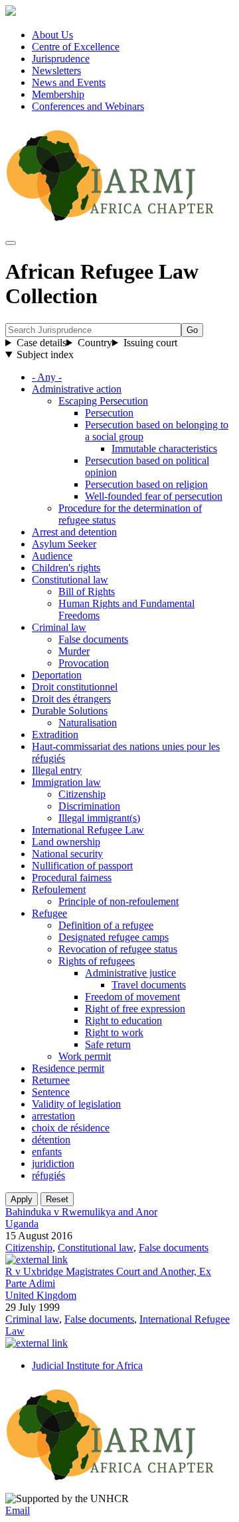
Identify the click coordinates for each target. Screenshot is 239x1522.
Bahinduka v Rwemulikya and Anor (81, 1211)
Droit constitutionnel (75, 686)
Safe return (108, 1044)
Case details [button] (41, 342)
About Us (52, 34)
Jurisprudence (61, 58)
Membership (58, 94)
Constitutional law (70, 579)
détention (51, 1139)
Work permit (84, 1056)
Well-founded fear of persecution (153, 496)
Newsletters (56, 70)
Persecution (109, 412)
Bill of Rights (86, 591)
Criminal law (59, 627)
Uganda (22, 1223)
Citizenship (82, 794)
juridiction (53, 1163)
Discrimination (89, 806)
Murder (74, 651)
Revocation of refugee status (117, 949)
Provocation (83, 663)
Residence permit (68, 1068)
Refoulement (59, 889)
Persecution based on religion (146, 484)
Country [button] (95, 342)
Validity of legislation (76, 1104)
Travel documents (149, 984)
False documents (93, 639)
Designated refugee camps (113, 937)
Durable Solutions (70, 710)
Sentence (51, 1092)
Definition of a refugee (105, 925)
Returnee (51, 1080)
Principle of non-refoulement (118, 901)
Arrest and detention (74, 532)
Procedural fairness (72, 877)
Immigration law (66, 782)
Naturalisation (87, 722)
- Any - (47, 377)
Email (17, 1510)
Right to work (114, 1032)
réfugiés (48, 1175)
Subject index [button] (45, 354)
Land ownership (66, 841)
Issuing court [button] (150, 342)
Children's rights (66, 567)
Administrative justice (130, 972)
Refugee (49, 913)
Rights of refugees (96, 961)
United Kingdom (40, 1295)
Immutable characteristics (164, 448)
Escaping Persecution (103, 400)
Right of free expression (135, 1008)
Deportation (57, 675)
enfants (47, 1151)
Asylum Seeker (64, 543)
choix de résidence (71, 1127)
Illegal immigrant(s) (99, 818)
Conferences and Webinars (88, 106)
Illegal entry (57, 770)
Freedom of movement (132, 996)
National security (67, 853)
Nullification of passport (82, 865)
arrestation (53, 1115)
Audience (52, 555)
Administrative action (76, 389)
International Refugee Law (88, 829)
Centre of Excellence (76, 46)
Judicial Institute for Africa (87, 1365)
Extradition (55, 734)
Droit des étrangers (71, 698)
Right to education (123, 1020)
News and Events (69, 82)
